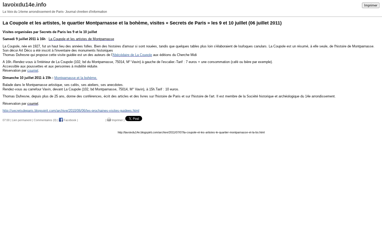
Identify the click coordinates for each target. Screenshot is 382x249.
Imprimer (370, 5)
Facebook (69, 120)
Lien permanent (21, 120)
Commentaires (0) (45, 120)
